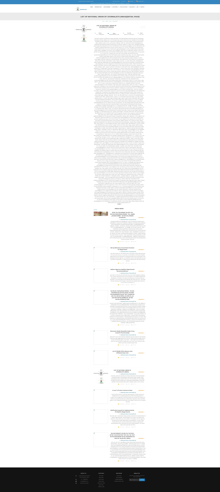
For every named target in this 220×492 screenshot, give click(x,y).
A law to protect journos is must (122, 390)
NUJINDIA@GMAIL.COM (114, 34)
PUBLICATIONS (117, 1)
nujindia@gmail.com (84, 481)
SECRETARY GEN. (141, 1)
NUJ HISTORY (119, 475)
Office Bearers (107, 6)
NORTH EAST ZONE (101, 483)
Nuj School (132, 6)
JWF (137, 6)
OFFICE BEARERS (119, 477)
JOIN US (124, 1)
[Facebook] (117, 204)
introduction (98, 6)
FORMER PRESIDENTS (119, 479)
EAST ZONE (101, 475)
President (132, 1)
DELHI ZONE (101, 484)
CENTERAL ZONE (101, 486)
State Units (115, 6)
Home (91, 6)
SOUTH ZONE (101, 479)
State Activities (123, 6)
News (107, 21)
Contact (142, 6)
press (110, 21)
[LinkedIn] (119, 204)
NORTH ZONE (101, 481)
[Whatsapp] (120, 204)
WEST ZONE (101, 477)
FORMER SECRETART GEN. (119, 481)
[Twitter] (118, 204)
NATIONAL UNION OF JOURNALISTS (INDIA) (86, 1)
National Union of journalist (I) (128, 219)
